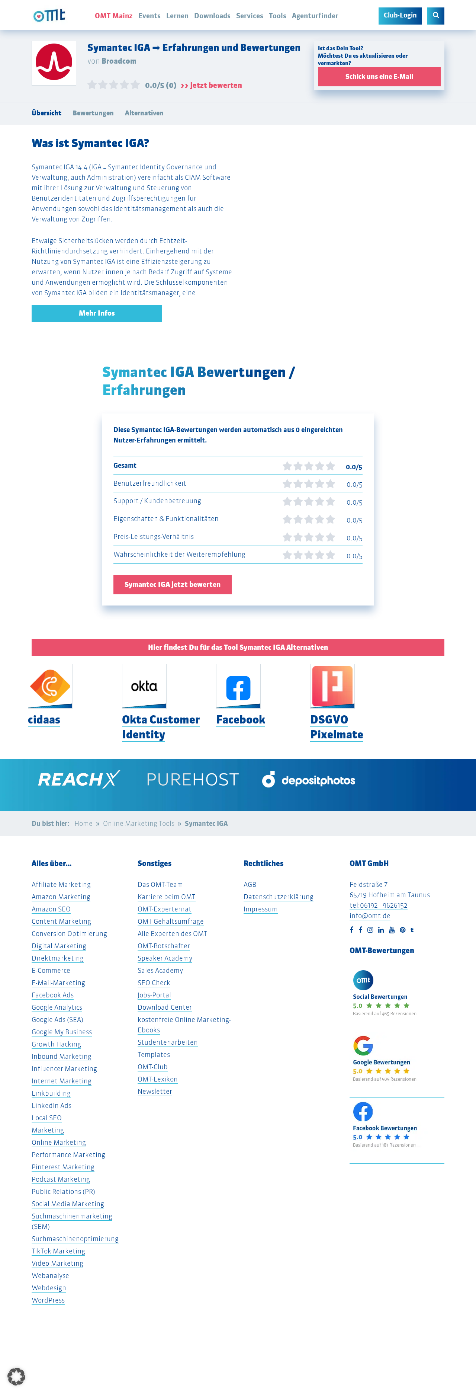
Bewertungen (93, 113)
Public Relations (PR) (63, 1191)
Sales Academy (160, 970)
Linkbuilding (51, 1093)
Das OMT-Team (160, 884)
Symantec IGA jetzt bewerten (173, 584)
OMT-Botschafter (164, 946)
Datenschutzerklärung (278, 896)
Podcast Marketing (61, 1179)
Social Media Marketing (68, 1203)
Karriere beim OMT (167, 896)
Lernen (177, 16)
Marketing (48, 1130)
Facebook (240, 719)
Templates (154, 1054)
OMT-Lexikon (158, 1079)
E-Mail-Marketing (58, 982)
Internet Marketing (61, 1081)
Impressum (261, 909)
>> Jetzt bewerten (211, 85)
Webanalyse (50, 1275)
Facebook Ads (53, 995)
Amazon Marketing (61, 896)
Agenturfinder (315, 16)
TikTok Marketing (58, 1251)
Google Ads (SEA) (57, 1019)
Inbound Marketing (61, 1056)
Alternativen (144, 113)
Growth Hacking (56, 1044)
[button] (16, 1376)
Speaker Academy (165, 958)
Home (83, 823)
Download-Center (165, 1007)
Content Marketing (61, 921)
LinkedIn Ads (51, 1105)
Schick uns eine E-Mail (379, 77)
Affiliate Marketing (61, 884)
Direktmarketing (58, 958)
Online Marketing (59, 1142)
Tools (277, 16)
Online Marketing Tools (138, 823)
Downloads (212, 16)
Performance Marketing (68, 1154)
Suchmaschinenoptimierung (75, 1238)
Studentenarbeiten (168, 1042)
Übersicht (46, 113)
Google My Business (62, 1032)
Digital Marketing (59, 946)
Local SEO (47, 1118)
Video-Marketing (57, 1263)
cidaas (44, 719)
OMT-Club (153, 1067)
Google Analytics (57, 1007)
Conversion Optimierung (69, 933)
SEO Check (154, 982)
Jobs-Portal (154, 995)
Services (249, 16)
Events (149, 16)
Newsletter (155, 1091)
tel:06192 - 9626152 (379, 905)
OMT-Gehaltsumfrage (171, 921)
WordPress (48, 1300)
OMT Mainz (114, 16)
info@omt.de (370, 915)
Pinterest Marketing (63, 1167)
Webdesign (49, 1288)
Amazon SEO (51, 909)
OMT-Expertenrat (165, 909)
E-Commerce (51, 970)
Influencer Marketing (64, 1068)
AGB (250, 884)
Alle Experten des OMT (173, 933)
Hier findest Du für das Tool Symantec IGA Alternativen (238, 647)
